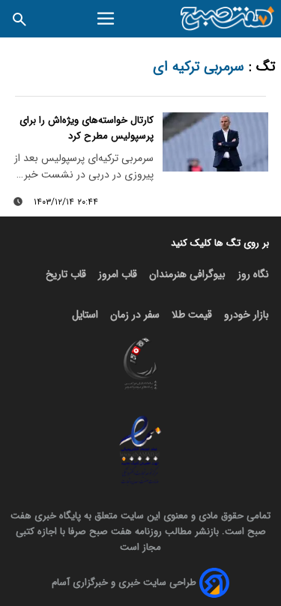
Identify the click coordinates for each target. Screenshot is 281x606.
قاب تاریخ (66, 274)
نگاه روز (253, 274)
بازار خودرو (246, 314)
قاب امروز (117, 274)
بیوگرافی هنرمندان (187, 274)
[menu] (107, 18)
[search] (19, 18)
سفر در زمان (135, 314)
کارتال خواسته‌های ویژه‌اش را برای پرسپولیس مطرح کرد (86, 128)
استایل (85, 314)
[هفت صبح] (228, 18)
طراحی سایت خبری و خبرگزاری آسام (124, 582)
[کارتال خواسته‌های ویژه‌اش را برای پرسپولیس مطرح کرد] (215, 142)
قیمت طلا (192, 314)
